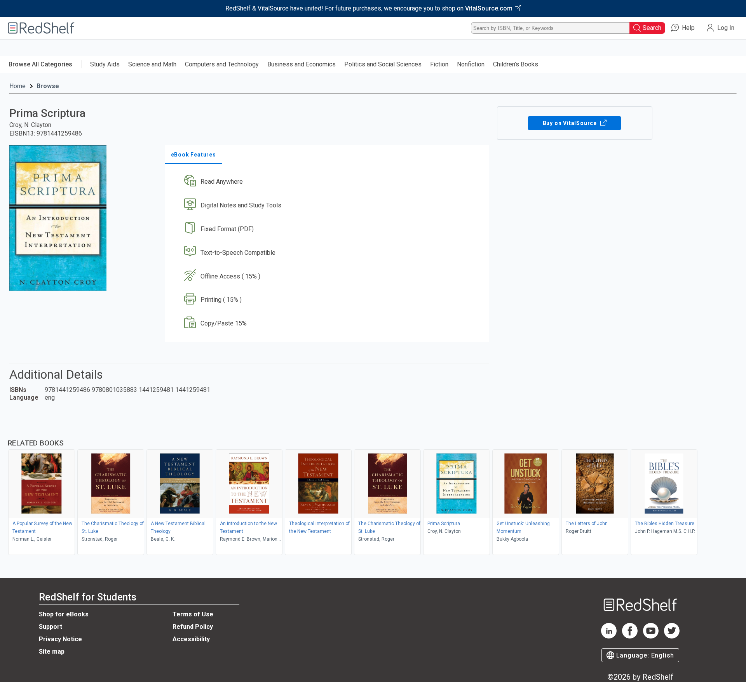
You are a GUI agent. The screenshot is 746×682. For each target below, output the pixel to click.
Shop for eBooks (64, 614)
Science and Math (152, 64)
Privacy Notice (60, 639)
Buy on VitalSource (570, 123)
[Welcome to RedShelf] (41, 28)
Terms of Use (193, 614)
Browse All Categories (40, 64)
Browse (48, 86)
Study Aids (105, 64)
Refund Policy (193, 626)
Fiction (439, 64)
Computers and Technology (222, 64)
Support (50, 626)
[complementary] (373, 488)
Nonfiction (471, 64)
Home (17, 86)
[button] (329, 182)
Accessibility (191, 639)
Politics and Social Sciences (383, 64)
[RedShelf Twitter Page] (672, 636)
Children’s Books (515, 64)
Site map (51, 651)
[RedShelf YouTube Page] (651, 636)
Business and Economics (301, 64)
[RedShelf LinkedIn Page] (609, 636)
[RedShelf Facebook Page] (630, 636)
